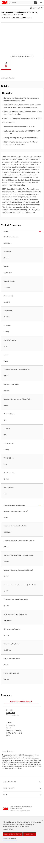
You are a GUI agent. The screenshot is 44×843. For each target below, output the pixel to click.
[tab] (21, 701)
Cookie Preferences (16, 808)
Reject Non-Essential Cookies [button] (12, 834)
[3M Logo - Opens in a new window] (4, 2)
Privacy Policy (26, 806)
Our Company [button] (9, 782)
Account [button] (36, 8)
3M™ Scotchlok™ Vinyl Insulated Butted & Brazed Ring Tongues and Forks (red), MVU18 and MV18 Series (12, 713)
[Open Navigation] (41, 3)
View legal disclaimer (8, 78)
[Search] (35, 2)
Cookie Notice (8, 829)
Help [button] (5, 794)
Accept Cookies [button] (29, 834)
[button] (10, 838)
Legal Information (15, 806)
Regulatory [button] (9, 788)
